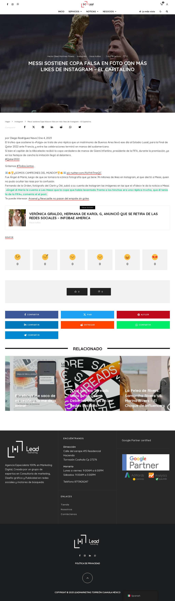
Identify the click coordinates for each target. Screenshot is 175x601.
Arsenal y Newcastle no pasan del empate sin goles (59, 198)
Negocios (108, 11)
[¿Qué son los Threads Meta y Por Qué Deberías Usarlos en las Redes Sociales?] (87, 383)
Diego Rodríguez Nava (23, 138)
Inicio (61, 11)
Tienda (65, 504)
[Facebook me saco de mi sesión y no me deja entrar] (32, 383)
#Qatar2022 (12, 159)
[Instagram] (12, 4)
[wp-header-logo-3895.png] (17, 217)
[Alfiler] (43, 127)
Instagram (82, 56)
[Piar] (33, 127)
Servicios (74, 11)
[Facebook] (7, 4)
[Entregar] (61, 127)
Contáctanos (69, 514)
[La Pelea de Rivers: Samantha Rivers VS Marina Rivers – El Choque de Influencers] (142, 383)
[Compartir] (24, 127)
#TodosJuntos (25, 166)
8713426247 (81, 481)
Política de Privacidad (87, 563)
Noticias (91, 11)
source (9, 237)
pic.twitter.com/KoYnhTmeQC (84, 172)
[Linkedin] (89, 556)
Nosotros (66, 509)
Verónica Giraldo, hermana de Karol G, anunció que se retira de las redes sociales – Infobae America (93, 216)
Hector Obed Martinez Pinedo (60, 56)
